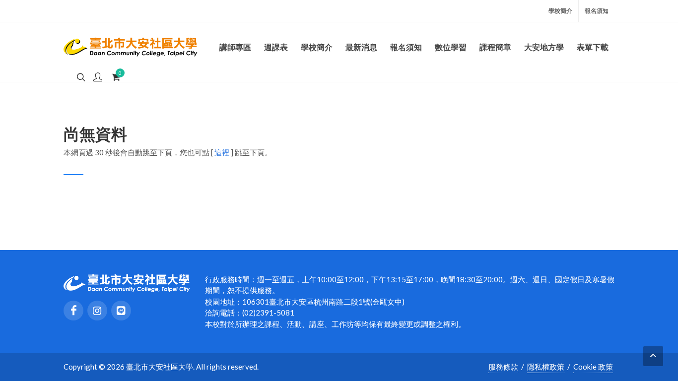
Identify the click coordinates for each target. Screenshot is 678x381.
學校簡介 (560, 10)
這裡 (221, 152)
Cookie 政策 (593, 366)
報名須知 (597, 10)
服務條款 (503, 366)
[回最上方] (653, 356)
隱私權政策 (545, 366)
